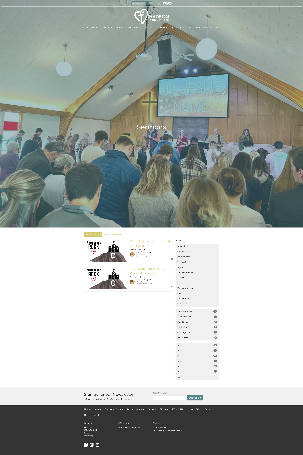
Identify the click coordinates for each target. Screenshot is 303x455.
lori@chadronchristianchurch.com (172, 431)
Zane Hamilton (196, 317)
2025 (196, 351)
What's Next (177, 28)
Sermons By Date (93, 234)
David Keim (196, 322)
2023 (196, 361)
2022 (196, 366)
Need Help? (194, 28)
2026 (196, 345)
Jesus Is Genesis (184, 257)
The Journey (183, 299)
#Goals (180, 278)
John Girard (196, 338)
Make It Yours (133, 27)
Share (161, 27)
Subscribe (195, 397)
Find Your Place (111, 27)
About (95, 28)
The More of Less (185, 288)
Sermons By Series (112, 234)
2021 (196, 372)
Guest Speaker (196, 332)
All (178, 377)
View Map (88, 436)
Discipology (182, 246)
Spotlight (181, 262)
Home (85, 28)
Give (218, 28)
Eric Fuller (196, 327)
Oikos (180, 267)
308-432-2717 (165, 427)
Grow (149, 27)
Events (96, 415)
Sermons (208, 28)
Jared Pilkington (196, 312)
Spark (180, 293)
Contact (158, 3)
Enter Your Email (160, 393)
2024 (196, 356)
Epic (179, 283)
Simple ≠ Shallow (185, 272)
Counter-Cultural (185, 251)
